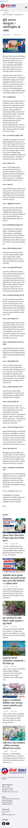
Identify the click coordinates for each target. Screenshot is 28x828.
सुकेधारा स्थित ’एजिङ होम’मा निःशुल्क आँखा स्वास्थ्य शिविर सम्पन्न (13, 538)
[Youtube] (7, 823)
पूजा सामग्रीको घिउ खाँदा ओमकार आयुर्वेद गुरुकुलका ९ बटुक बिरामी (13, 621)
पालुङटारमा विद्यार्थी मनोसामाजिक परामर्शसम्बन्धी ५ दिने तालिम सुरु (14, 661)
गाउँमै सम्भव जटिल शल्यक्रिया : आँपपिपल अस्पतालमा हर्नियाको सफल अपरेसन (14, 746)
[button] (26, 7)
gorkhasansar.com (12, 777)
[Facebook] (3, 823)
